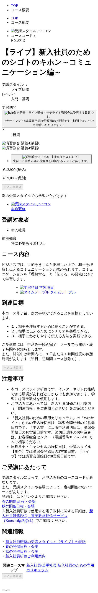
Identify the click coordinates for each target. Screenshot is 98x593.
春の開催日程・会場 (21, 547)
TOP (14, 6)
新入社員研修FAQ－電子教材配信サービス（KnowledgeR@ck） (47, 515)
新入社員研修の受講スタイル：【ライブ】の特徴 (45, 542)
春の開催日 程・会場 (19, 501)
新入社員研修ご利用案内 (25, 556)
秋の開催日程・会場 (18, 506)
